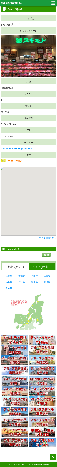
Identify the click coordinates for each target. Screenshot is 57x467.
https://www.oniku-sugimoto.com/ (16, 148)
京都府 (21, 275)
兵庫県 (47, 275)
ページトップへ (53, 457)
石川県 (21, 282)
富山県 (34, 282)
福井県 (9, 282)
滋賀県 (9, 275)
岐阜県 (47, 282)
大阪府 (34, 275)
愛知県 (9, 288)
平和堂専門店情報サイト (12, 3)
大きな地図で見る (47, 237)
